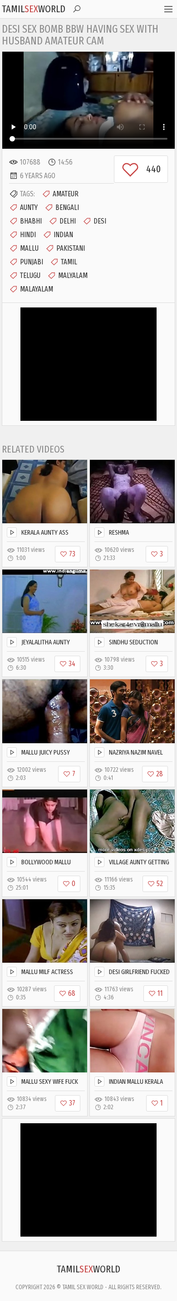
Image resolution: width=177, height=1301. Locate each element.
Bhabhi (31, 221)
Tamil (69, 262)
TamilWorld (33, 9)
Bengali (67, 207)
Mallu (29, 248)
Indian (63, 234)
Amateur (66, 194)
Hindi (28, 234)
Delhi (67, 221)
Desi (99, 221)
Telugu (30, 275)
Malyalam (73, 275)
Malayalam (36, 289)
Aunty (29, 207)
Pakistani (70, 248)
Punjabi (31, 262)
